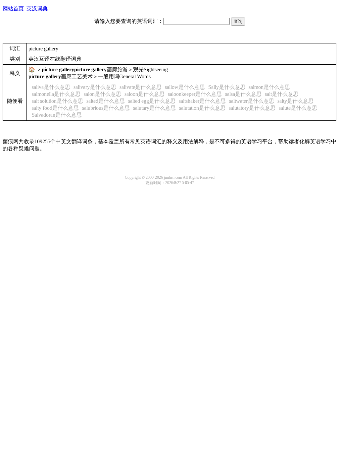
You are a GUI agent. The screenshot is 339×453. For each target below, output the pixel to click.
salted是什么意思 (105, 101)
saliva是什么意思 (51, 87)
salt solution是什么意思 (57, 101)
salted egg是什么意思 (151, 101)
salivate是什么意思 (141, 87)
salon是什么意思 (102, 94)
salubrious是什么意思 (106, 108)
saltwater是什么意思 (251, 101)
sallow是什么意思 (185, 87)
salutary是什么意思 (154, 108)
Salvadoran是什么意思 (57, 115)
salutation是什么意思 (202, 108)
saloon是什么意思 (144, 94)
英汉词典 (37, 8)
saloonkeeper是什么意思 (195, 94)
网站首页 (13, 8)
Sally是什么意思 (226, 87)
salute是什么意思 (298, 108)
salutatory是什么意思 (252, 108)
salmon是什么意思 (269, 87)
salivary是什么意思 (94, 87)
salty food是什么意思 (55, 108)
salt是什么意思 (281, 94)
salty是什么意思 (295, 101)
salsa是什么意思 (243, 94)
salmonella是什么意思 (56, 94)
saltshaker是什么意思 (202, 101)
